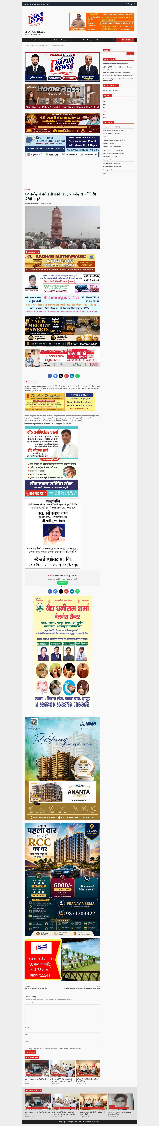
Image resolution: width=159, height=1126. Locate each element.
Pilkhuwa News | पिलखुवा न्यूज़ (111, 163)
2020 (104, 117)
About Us (34, 40)
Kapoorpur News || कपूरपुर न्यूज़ (112, 160)
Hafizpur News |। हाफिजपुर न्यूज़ (112, 147)
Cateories (42, 40)
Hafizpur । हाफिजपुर (108, 143)
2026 (104, 98)
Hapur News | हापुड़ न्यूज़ (110, 156)
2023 (104, 108)
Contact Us (80, 40)
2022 (104, 111)
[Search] (113, 40)
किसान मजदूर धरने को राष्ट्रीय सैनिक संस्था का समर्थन (115, 64)
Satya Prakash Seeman (32, 209)
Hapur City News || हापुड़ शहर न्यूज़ (113, 150)
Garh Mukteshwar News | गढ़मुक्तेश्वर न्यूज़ (115, 140)
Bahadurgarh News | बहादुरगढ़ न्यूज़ (113, 130)
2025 (104, 101)
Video (98, 40)
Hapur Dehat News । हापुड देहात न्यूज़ (113, 153)
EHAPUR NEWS (35, 32)
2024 (104, 104)
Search (106, 50)
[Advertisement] (101, 22)
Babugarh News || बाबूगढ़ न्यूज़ (111, 127)
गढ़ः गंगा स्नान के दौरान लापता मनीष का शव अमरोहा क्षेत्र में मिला (117, 75)
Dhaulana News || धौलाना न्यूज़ (111, 133)
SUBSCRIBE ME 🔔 (127, 40)
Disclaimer (90, 40)
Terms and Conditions (68, 40)
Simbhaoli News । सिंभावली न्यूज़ (112, 166)
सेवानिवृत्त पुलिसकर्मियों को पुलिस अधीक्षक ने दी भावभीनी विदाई (116, 72)
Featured (27, 195)
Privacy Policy (54, 40)
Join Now (62, 588)
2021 (104, 114)
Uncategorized (107, 170)
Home (26, 40)
